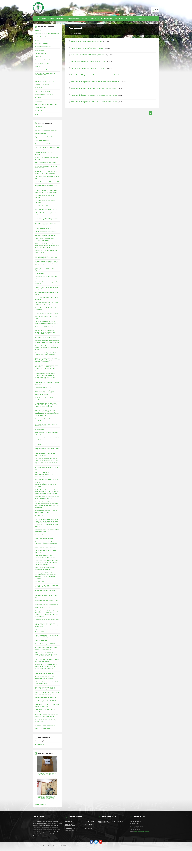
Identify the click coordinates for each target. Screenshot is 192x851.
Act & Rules (38, 30)
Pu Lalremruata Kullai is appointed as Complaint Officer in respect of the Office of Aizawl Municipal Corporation (47, 404)
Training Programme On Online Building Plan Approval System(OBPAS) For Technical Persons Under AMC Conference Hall (46, 367)
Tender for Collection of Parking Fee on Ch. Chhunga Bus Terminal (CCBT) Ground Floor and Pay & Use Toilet (46, 562)
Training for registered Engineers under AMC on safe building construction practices (47, 148)
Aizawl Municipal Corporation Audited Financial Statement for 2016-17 (94, 102)
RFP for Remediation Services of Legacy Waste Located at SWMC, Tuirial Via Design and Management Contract (47, 245)
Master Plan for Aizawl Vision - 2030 (44, 81)
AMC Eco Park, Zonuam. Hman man (45, 235)
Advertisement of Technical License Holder (47, 33)
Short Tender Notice (40, 133)
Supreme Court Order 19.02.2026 (44, 137)
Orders (51, 18)
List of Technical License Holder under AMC (47, 182)
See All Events (39, 744)
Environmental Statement (42, 60)
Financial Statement (105, 18)
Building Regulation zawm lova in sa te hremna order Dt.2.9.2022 (46, 511)
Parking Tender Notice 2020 (42, 607)
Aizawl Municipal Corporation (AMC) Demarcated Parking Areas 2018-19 (45, 688)
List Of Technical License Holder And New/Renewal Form (45, 74)
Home (37, 18)
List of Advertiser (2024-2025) (43, 387)
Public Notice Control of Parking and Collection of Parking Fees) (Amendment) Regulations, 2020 (46, 624)
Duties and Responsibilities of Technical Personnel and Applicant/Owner (46, 591)
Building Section (39, 50)
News (44, 18)
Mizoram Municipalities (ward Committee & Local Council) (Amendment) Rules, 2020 (47, 341)
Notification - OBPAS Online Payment (45, 337)
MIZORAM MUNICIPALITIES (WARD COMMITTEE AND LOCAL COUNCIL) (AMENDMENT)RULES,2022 (45, 332)
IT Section (37, 66)
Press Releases (74, 18)
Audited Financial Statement (43, 37)
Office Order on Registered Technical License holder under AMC (45, 239)
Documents (60, 18)
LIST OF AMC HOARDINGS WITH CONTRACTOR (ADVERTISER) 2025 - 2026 (46, 257)
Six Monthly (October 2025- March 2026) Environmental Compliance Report (46, 172)
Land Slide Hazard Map (41, 70)
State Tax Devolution (41, 107)
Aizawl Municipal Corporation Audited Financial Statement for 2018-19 (94, 88)
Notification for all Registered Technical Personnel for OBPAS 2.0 (46, 224)
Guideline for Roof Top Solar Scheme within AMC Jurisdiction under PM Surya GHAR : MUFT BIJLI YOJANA (47, 263)
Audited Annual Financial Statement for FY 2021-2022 (88, 68)
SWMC (36, 114)
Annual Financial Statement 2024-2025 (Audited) (86, 41)
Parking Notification (40, 273)
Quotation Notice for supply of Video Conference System (45, 454)
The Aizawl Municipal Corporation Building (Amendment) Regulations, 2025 (47, 219)
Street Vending (39, 111)
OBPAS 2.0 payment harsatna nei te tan (46, 130)
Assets (128, 18)
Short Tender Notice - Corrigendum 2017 (46, 697)
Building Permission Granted (43, 47)
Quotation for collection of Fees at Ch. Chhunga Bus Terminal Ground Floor (45, 556)
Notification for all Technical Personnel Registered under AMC (46, 425)
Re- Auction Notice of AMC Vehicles (44, 144)
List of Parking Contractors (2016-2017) (45, 701)
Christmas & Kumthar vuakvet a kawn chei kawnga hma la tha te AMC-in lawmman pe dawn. (47, 347)
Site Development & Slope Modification (46, 104)
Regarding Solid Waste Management (45, 538)
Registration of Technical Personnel (45, 547)
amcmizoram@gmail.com (142, 831)
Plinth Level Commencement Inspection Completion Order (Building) (46, 586)
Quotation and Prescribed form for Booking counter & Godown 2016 (47, 705)
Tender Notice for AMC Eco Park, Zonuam (46, 313)
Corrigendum (38, 126)
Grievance (141, 18)
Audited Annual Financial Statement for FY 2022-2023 (88, 61)
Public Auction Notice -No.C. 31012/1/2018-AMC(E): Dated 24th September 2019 (47, 636)
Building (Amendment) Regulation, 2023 (46, 479)
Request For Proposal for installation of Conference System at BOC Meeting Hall (46, 542)
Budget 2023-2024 (40, 429)
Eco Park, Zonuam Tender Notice (44, 228)
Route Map (38, 97)
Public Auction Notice (41, 640)
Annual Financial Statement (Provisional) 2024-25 (87, 48)
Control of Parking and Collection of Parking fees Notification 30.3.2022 (47, 530)
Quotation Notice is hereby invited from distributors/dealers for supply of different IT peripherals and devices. (47, 359)
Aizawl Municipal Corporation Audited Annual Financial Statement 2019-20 (95, 82)
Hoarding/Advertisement (42, 63)
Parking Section (39, 88)
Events (93, 18)
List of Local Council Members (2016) (45, 725)
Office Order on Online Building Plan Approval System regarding (45, 568)
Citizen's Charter (39, 581)
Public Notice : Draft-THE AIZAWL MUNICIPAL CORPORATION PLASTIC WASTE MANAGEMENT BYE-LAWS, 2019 (47, 654)
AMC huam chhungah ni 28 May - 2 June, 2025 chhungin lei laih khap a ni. (46, 303)
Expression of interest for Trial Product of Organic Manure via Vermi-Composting (46, 191)
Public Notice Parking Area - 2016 (44, 728)
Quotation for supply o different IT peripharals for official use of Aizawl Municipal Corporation (45, 392)
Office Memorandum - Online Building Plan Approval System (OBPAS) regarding (47, 693)
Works (84, 18)
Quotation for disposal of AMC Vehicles (45, 673)
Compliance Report (40, 53)
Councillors (38, 56)
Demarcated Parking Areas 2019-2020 (45, 644)
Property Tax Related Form (42, 91)
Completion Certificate (41, 516)
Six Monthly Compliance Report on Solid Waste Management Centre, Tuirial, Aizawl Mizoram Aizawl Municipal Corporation (47, 491)
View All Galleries (40, 804)
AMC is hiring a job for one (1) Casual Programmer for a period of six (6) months (46, 322)
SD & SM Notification (40, 535)
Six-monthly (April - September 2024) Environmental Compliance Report (45, 353)
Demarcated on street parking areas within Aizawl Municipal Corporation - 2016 (47, 715)
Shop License (38, 101)
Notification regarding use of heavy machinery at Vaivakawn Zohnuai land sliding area (46, 484)
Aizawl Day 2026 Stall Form (42, 206)
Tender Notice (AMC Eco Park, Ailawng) (46, 327)
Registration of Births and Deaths (44, 94)
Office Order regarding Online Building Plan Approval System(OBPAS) (47, 660)
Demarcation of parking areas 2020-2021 (46, 600)
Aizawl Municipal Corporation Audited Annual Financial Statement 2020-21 (95, 75)
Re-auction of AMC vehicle (42, 140)
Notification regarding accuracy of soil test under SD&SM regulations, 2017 (47, 497)
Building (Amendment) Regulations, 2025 (46, 209)
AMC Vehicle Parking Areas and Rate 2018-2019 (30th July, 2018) (46, 682)
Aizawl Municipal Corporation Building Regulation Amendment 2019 (46, 648)
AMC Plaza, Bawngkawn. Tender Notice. (46, 232)
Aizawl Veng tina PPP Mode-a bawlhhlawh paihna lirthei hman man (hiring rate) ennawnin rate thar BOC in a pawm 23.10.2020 (47, 575)
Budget (37, 40)
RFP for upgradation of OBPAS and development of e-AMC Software (44, 677)
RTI (134, 18)
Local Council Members (41, 78)
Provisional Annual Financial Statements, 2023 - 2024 (88, 55)
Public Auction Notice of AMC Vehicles (45, 163)
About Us (118, 18)
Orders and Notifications (42, 84)
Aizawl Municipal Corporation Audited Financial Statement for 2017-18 (94, 95)
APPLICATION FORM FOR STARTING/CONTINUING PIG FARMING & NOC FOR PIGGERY (46, 474)
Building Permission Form (42, 43)
